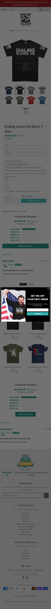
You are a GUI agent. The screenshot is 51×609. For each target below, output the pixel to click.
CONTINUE (37, 314)
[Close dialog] (48, 288)
